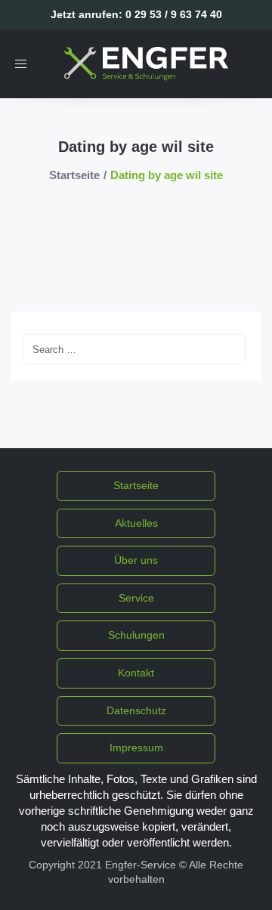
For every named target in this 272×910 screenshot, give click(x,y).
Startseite (74, 175)
